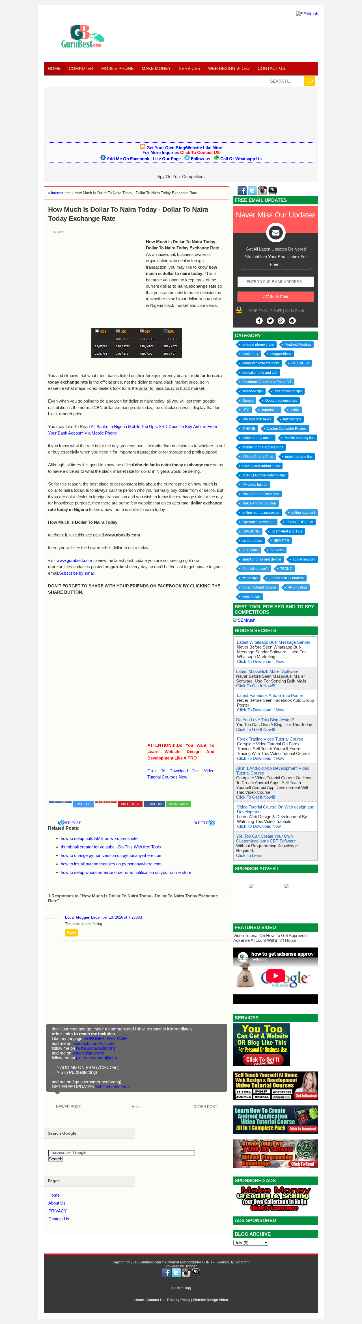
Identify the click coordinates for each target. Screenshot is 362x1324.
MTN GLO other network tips (264, 475)
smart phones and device (261, 559)
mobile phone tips (299, 457)
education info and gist (259, 373)
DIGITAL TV (300, 363)
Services (189, 68)
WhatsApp (178, 804)
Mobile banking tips (299, 438)
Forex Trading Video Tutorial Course (270, 739)
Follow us (200, 158)
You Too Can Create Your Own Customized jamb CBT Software (266, 838)
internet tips (292, 419)
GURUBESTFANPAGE (105, 1038)
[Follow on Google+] (281, 321)
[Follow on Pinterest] (292, 321)
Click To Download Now (259, 826)
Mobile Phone (117, 68)
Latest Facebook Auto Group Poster (270, 695)
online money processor (260, 513)
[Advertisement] (181, 112)
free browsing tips (288, 391)
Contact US (271, 68)
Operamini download (258, 522)
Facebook (60, 802)
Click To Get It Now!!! (255, 685)
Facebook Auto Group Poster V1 (267, 382)
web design (251, 597)
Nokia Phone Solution (259, 503)
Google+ (106, 802)
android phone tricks (258, 344)
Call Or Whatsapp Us (241, 158)
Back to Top (181, 1288)
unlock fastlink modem (287, 578)
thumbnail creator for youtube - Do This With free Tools (111, 846)
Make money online (257, 438)
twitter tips (250, 578)
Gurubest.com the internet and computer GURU (175, 1262)
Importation (270, 410)
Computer (81, 68)
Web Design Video (229, 68)
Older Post (204, 823)
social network (304, 559)
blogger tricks (280, 354)
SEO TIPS (281, 541)
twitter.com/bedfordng (96, 1048)
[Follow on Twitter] (270, 321)
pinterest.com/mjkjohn (96, 1057)
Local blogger (77, 917)
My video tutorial (255, 485)
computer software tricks (260, 363)
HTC (245, 410)
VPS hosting (297, 587)
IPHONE (248, 429)
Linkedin (154, 804)
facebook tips (252, 391)
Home (54, 68)
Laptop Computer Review (287, 429)
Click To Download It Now (260, 661)
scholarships (252, 541)
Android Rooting (298, 344)
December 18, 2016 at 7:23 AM (116, 917)
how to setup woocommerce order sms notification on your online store (126, 872)
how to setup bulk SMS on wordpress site (99, 838)
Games (247, 401)
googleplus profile (88, 1053)
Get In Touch (294, 311)
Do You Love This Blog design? (265, 719)
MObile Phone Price (257, 457)
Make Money (156, 68)
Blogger (191, 1266)
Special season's (255, 569)
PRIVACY (57, 1211)
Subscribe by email (76, 573)
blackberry (250, 354)
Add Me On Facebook (128, 158)
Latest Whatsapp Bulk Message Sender (273, 642)
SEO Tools (250, 550)
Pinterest (130, 804)
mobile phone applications (262, 447)
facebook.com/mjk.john (93, 1043)
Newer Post (69, 823)
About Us (57, 1203)
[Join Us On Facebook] (259, 321)
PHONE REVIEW (299, 522)
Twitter (83, 804)
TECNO (286, 569)
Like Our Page (167, 158)
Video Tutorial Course (259, 587)
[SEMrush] (307, 13)
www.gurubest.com (74, 560)
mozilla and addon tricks (261, 466)
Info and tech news (256, 419)
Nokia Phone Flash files (260, 494)
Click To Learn (249, 855)
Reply (71, 932)
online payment (303, 513)
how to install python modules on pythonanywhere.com (111, 863)
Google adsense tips (281, 401)
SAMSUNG (251, 531)
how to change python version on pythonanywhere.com (112, 855)
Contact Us (58, 1218)
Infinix (294, 410)
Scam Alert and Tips (287, 531)
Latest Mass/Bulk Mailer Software (267, 671)
